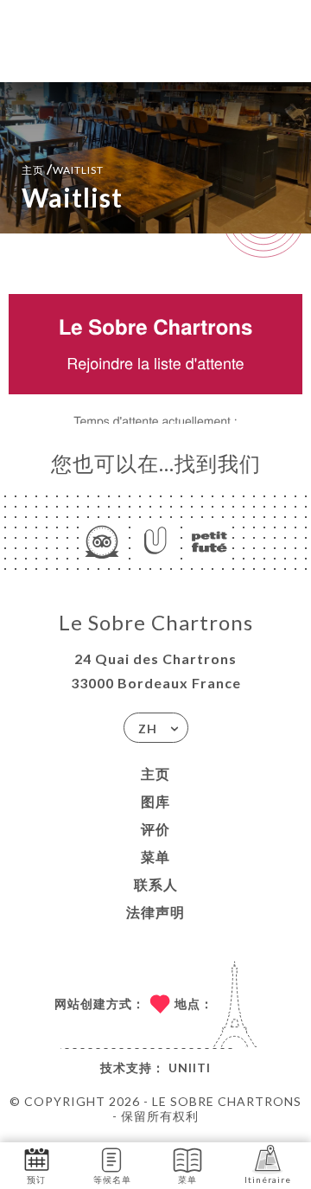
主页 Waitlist (63, 168)
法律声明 (155, 912)
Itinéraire (267, 1179)
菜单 (155, 856)
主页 (155, 773)
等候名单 (112, 1179)
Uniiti (189, 1067)
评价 (155, 829)
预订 (36, 1179)
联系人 (156, 884)
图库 (155, 801)
